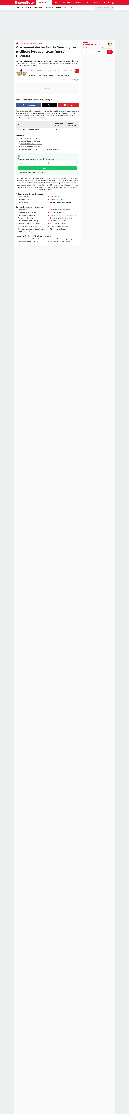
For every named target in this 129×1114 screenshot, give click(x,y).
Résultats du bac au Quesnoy (28, 242)
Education (49, 7)
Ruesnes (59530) (55, 197)
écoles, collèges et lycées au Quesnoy (47, 149)
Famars (51, 75)
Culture (66, 3)
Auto (88, 3)
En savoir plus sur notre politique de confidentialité (32, 172)
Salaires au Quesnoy (25, 232)
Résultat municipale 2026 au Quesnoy (31, 239)
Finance (78, 3)
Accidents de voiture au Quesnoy (29, 226)
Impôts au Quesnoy (57, 212)
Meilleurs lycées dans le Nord (60, 202)
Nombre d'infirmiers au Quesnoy (29, 223)
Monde (58, 7)
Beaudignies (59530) (57, 199)
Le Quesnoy (22, 210)
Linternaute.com (89, 48)
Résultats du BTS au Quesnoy (60, 242)
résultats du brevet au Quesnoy (31, 144)
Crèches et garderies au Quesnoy (61, 218)
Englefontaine (42, 75)
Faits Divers (38, 7)
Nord (40, 43)
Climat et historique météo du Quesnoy (31, 229)
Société (28, 7)
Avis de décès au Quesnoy (27, 212)
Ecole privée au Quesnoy (58, 221)
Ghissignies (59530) (25, 199)
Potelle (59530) (23, 202)
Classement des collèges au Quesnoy (63, 215)
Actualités (43, 3)
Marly (67, 75)
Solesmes (59, 75)
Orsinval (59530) (23, 197)
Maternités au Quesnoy (58, 223)
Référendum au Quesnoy (58, 229)
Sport (56, 3)
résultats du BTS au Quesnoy (30, 146)
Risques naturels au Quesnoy (28, 221)
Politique (19, 7)
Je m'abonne (46, 168)
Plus (96, 3)
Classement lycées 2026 (28, 43)
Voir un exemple (107, 48)
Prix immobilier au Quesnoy (59, 226)
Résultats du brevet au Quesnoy (61, 239)
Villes (66, 7)
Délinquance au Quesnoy (26, 215)
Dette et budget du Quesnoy (60, 210)
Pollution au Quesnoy (25, 218)
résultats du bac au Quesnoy (30, 141)
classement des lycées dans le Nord (32, 138)
